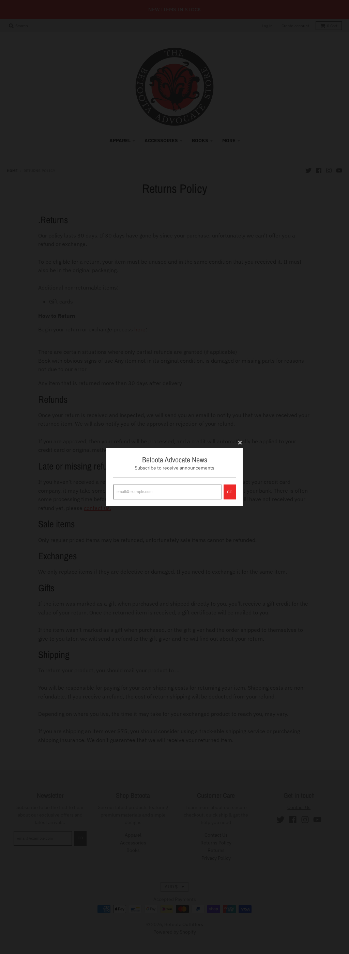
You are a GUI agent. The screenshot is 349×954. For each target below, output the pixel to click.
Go (229, 492)
